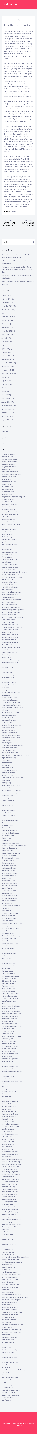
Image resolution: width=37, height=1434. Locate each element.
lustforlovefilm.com (9, 891)
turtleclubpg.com (7, 1039)
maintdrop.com (7, 547)
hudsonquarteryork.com (10, 1287)
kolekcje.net (6, 765)
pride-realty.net (7, 1335)
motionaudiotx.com (8, 1380)
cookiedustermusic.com (10, 1024)
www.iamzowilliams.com (10, 1259)
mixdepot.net (6, 1247)
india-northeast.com (8, 632)
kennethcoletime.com (9, 946)
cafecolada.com (7, 825)
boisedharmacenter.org (9, 793)
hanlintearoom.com (8, 1342)
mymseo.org (6, 1372)
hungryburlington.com (9, 948)
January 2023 (6, 402)
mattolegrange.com (8, 973)
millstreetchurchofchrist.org (11, 1330)
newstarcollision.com (9, 720)
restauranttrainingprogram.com (12, 745)
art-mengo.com (7, 961)
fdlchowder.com (7, 1204)
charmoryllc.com (7, 838)
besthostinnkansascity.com (11, 1390)
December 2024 (7, 331)
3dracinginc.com (7, 840)
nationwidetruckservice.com (11, 1036)
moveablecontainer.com (10, 587)
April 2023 (5, 391)
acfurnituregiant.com (9, 479)
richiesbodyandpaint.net (10, 462)
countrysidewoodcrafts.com (11, 512)
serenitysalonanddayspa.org (11, 474)
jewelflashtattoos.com (9, 532)
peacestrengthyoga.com (10, 1172)
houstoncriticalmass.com (10, 843)
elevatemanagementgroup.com (12, 1350)
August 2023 (6, 377)
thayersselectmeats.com (10, 1104)
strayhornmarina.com (9, 865)
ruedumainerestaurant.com (11, 906)
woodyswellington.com (10, 1279)
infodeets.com (7, 469)
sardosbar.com (6, 670)
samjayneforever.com (9, 1317)
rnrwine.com (6, 1360)
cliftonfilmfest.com (8, 645)
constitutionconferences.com (12, 1081)
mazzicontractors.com (9, 1272)
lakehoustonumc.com (9, 1141)
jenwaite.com (6, 1347)
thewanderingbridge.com (10, 941)
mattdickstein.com (8, 1136)
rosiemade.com (7, 695)
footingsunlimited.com (9, 1194)
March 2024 (6, 352)
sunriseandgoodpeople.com (11, 1011)
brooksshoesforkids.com (10, 1101)
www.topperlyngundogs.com (11, 1164)
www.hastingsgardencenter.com (12, 1262)
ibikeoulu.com (6, 931)
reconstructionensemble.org (11, 1026)
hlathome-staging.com (9, 732)
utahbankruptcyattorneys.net (12, 655)
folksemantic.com (8, 667)
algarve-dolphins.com (9, 983)
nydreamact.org (7, 527)
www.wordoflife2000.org (10, 660)
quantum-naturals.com (9, 1310)
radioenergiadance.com (9, 559)
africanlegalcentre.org (9, 898)
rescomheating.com (8, 1385)
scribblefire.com (7, 780)
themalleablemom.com (10, 943)
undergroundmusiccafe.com (11, 1395)
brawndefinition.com (9, 870)
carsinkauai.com (7, 1327)
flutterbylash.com (8, 1340)
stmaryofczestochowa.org (11, 936)
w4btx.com (5, 710)
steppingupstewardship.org (11, 1227)
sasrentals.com (7, 722)
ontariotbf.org (6, 517)
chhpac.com (6, 1375)
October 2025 (6, 313)
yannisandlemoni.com (9, 682)
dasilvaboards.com (8, 860)
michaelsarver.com (8, 727)
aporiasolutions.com (9, 1106)
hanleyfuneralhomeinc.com (11, 702)
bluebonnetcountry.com (10, 539)
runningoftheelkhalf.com (10, 1167)
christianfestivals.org (9, 978)
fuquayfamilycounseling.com (11, 1365)
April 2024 (5, 349)
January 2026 (6, 302)
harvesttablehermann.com (11, 612)
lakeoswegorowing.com (10, 1362)
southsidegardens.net (9, 1267)
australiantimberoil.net (9, 605)
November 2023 (7, 366)
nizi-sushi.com (6, 958)
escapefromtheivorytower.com (12, 627)
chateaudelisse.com (8, 569)
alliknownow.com (8, 850)
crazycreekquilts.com (9, 875)
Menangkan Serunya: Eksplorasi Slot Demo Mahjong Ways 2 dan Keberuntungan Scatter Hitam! (17, 269)
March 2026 (6, 295)
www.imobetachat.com (10, 1134)
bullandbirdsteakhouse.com (11, 1209)
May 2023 (5, 388)
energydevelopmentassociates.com (14, 617)
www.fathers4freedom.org (11, 1162)
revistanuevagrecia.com (10, 913)
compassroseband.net (9, 1091)
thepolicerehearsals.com (10, 848)
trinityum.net (6, 1269)
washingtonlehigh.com (9, 1232)
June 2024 (5, 341)
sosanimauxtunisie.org (9, 552)
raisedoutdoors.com (8, 650)
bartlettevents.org (8, 584)
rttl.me (4, 1382)
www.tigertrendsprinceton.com (12, 1159)
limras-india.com (7, 456)
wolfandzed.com (7, 1239)
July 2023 (5, 381)
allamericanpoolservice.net (11, 748)
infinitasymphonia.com (9, 896)
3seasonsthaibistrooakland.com (12, 778)
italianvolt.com (7, 672)
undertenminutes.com (9, 482)
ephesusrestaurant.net (9, 1277)
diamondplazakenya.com (10, 1302)
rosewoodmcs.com (8, 1249)
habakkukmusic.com (8, 1144)
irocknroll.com (6, 657)
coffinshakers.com (8, 933)
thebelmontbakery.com (9, 507)
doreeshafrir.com (7, 921)
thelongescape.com (8, 971)
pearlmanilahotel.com (9, 544)
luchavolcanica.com (8, 1031)
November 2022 (7, 409)
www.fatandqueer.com (9, 1184)
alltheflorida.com (7, 1322)
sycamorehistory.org (8, 1252)
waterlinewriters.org (9, 1116)
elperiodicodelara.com (9, 459)
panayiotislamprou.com (10, 564)
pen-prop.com (6, 1157)
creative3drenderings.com (10, 1124)
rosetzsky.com (10, 4)
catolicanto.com (7, 768)
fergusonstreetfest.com (10, 1315)
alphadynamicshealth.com (10, 1337)
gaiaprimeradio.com (8, 963)
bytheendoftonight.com (10, 808)
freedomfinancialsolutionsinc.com (13, 1174)
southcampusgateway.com (11, 567)
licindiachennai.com (8, 464)
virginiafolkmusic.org (9, 758)
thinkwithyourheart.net (9, 652)
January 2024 (6, 359)
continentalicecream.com (10, 873)
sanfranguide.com (8, 835)
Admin (22, 20)
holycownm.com (7, 1034)
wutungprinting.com (8, 991)
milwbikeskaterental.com (10, 996)
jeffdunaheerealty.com (9, 1169)
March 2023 (6, 395)
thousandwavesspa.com (10, 1046)
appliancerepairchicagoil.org (11, 514)
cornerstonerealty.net (9, 1254)
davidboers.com (7, 1131)
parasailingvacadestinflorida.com (13, 1332)
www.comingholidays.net (10, 833)
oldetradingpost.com (9, 597)
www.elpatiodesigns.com (10, 1284)
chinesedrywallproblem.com (11, 1013)
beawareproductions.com (10, 926)
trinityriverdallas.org (8, 773)
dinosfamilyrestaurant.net (11, 607)
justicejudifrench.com (9, 938)
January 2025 (6, 327)
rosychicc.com (6, 803)
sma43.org (5, 1217)
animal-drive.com (7, 1096)
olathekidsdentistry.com (10, 700)
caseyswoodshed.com (9, 1074)
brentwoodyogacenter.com (11, 1222)
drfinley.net (5, 1355)
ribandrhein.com (7, 763)
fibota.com (5, 1289)
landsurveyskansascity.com (11, 1189)
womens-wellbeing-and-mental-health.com (17, 755)
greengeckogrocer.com (9, 730)
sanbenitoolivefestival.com (11, 820)
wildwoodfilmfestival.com (11, 574)
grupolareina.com (7, 589)
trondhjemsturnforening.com (11, 1300)
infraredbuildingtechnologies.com (13, 610)
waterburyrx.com (7, 1061)
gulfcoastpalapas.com (9, 1111)
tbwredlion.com (7, 1305)
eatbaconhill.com (7, 494)
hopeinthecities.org (8, 810)
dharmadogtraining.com (10, 1377)
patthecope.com (7, 1084)
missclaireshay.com (8, 454)
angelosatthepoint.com (10, 1066)
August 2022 (6, 420)
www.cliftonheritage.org (10, 1214)
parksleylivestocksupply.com (11, 790)
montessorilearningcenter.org (12, 1312)
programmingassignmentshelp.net (13, 497)
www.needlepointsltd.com (11, 1207)
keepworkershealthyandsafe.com (13, 522)
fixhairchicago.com (8, 1076)
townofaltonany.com (9, 1001)
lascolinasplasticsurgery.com (11, 1212)
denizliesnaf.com (7, 1079)
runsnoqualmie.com (8, 1197)
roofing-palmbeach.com (10, 635)
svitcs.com (5, 1086)
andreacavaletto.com (9, 788)
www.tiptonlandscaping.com (11, 1224)
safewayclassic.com (8, 509)
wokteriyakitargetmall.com (11, 735)
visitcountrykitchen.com (10, 981)
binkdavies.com (7, 878)
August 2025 (6, 320)
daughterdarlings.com (9, 467)
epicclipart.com (7, 542)
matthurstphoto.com (9, 1320)
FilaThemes (18, 1425)
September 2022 (7, 416)
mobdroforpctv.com (8, 815)
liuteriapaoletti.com (8, 1008)
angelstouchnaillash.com (10, 712)
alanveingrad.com (8, 986)
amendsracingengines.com (10, 1179)
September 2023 (7, 373)
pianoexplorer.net (8, 1264)
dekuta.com (6, 1242)
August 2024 (6, 334)
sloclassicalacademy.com (10, 858)
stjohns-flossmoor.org (9, 1019)
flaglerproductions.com (9, 868)
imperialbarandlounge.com (11, 647)
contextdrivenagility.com (10, 928)
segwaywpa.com (7, 1109)
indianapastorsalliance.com (11, 1069)
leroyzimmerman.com (9, 1352)
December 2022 (7, 405)
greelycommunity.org (9, 903)
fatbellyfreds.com (8, 1282)
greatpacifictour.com (9, 1041)
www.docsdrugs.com (9, 1199)
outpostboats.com (8, 805)
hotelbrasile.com (7, 579)
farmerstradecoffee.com (10, 1126)
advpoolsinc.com (7, 1064)
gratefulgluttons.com (9, 813)
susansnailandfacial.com (10, 1154)
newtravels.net (7, 502)
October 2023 (6, 370)
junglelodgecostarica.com (10, 976)
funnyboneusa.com (8, 1021)
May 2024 (5, 345)
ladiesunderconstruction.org (11, 600)
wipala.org (5, 798)
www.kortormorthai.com (10, 1182)
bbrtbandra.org (7, 537)
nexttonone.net (7, 1146)
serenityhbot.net (7, 1149)
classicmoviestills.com (9, 823)
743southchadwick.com (10, 630)
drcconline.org (6, 1056)
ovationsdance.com (8, 760)
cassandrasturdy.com (9, 818)
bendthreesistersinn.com (10, 1016)
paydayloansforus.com (9, 504)
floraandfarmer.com (8, 620)
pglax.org (5, 1003)
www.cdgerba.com (8, 1292)
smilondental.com (8, 717)
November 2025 (7, 310)
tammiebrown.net (8, 966)
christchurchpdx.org (8, 881)
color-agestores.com (9, 795)
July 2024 (5, 338)
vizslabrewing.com (8, 677)
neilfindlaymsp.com (8, 1051)
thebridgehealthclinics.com (11, 1114)
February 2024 (7, 356)
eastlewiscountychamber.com (12, 853)
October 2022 (6, 413)
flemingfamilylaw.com (9, 1357)
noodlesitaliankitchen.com (11, 524)
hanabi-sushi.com (7, 1237)
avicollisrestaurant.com (10, 1054)
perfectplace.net (7, 775)
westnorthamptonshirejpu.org (12, 577)
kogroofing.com (7, 554)
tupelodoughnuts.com (9, 697)
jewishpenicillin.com (8, 750)
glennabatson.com (8, 863)
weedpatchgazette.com (10, 685)
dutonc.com (6, 968)
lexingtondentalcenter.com (11, 737)
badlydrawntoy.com (8, 1139)
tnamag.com (6, 1099)
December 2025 (7, 306)
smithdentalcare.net (9, 1392)
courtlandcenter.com (9, 1049)
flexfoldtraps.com (8, 1177)
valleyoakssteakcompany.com (12, 1071)
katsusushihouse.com (9, 901)
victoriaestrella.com (8, 1044)
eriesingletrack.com (8, 690)
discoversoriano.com (9, 828)
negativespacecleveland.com (11, 1006)
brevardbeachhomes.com (10, 625)
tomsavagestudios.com (10, 753)
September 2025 (7, 317)
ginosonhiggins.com (8, 988)
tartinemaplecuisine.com (10, 953)
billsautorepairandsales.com (11, 1307)
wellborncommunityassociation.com (14, 572)
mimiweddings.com (8, 1387)
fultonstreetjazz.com (9, 582)
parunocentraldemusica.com (11, 1294)
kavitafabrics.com (8, 1029)
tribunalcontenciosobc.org (10, 855)
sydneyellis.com (7, 740)
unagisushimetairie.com (9, 529)
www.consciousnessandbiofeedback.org (15, 1257)
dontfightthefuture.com (10, 637)
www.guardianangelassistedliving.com (15, 1297)
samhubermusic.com (8, 1397)
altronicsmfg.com (8, 492)
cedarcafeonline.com (9, 477)
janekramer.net (7, 956)
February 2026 (7, 299)
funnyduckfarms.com (9, 1345)
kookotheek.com (7, 562)
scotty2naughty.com (9, 918)
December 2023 (7, 363)
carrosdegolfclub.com (9, 615)
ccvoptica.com (6, 1229)
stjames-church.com (8, 916)
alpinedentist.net (7, 557)
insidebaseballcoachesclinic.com (12, 1325)
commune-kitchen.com (9, 886)
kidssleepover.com (8, 499)
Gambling (14, 212)
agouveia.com (6, 1367)
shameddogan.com (8, 1119)
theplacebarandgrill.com (10, 1059)
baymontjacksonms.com (10, 998)
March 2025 (6, 324)
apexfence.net (6, 1400)
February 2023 (7, 398)
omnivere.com (6, 484)
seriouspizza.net (7, 1089)
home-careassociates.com (11, 785)
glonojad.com (6, 911)
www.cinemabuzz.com (9, 1244)
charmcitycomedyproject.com (12, 923)
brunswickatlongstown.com (11, 951)
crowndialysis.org (7, 743)
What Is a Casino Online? (27, 223)
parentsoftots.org (8, 1121)
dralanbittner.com (8, 680)
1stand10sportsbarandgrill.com (12, 707)
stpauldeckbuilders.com (10, 1192)
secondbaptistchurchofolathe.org (13, 1370)
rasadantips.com (7, 487)
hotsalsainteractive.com (10, 472)
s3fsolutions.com (8, 622)
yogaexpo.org (6, 783)
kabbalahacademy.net (9, 715)
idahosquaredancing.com (10, 662)
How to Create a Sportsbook (9, 223)
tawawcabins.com (8, 665)
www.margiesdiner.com (9, 1202)
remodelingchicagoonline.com (12, 1219)
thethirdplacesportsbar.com (11, 1274)
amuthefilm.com (7, 888)
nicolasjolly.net (7, 893)
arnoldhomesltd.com (9, 640)
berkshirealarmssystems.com (11, 675)
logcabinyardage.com (9, 1129)
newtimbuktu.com (8, 489)
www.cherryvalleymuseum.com (12, 592)
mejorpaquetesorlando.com (11, 705)
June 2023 (5, 384)
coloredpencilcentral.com (10, 642)
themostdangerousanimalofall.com (14, 845)
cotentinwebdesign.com (10, 594)
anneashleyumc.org (8, 1187)
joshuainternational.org (10, 1151)
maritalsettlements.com (10, 993)
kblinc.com (5, 687)
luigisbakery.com (7, 1234)
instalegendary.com (8, 519)
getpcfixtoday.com (8, 534)
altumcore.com (7, 1094)
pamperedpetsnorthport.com (11, 692)
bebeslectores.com (8, 602)
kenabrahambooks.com (9, 883)
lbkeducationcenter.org (9, 770)
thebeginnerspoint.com (9, 830)
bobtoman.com (7, 549)
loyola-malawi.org (8, 800)
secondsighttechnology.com (11, 725)
